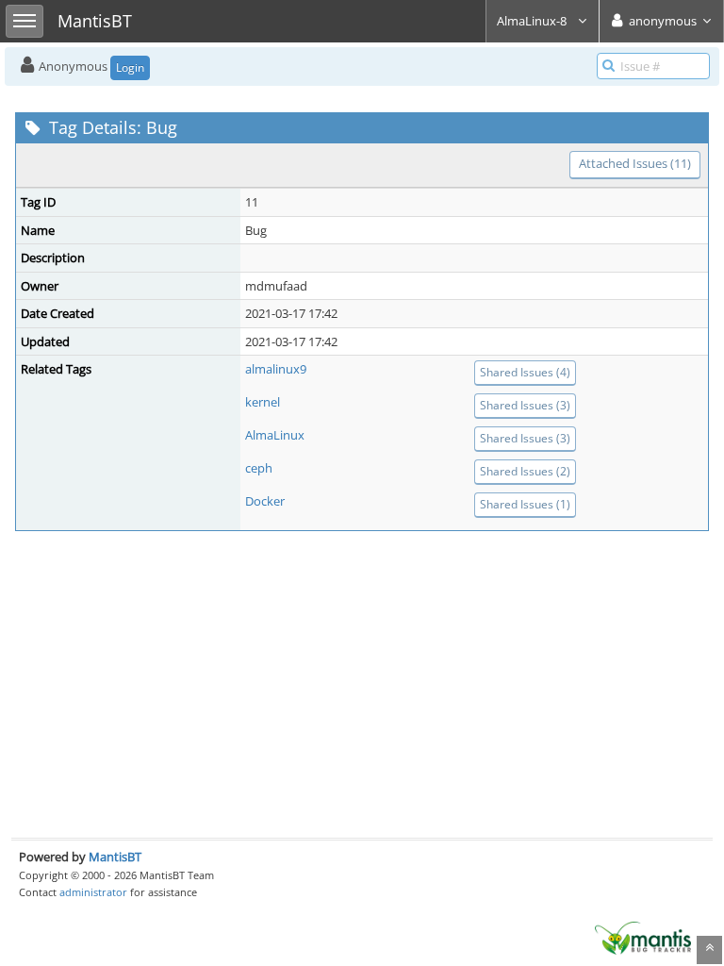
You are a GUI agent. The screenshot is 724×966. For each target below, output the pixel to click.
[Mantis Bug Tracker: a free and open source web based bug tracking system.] (643, 936)
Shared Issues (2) (525, 471)
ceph (258, 467)
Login (130, 67)
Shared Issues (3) (525, 405)
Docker (265, 500)
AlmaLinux (274, 434)
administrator (93, 892)
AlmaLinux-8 (533, 20)
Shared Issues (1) (525, 504)
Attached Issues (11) (635, 163)
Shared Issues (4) (525, 372)
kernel (262, 401)
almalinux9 (275, 368)
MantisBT (115, 856)
